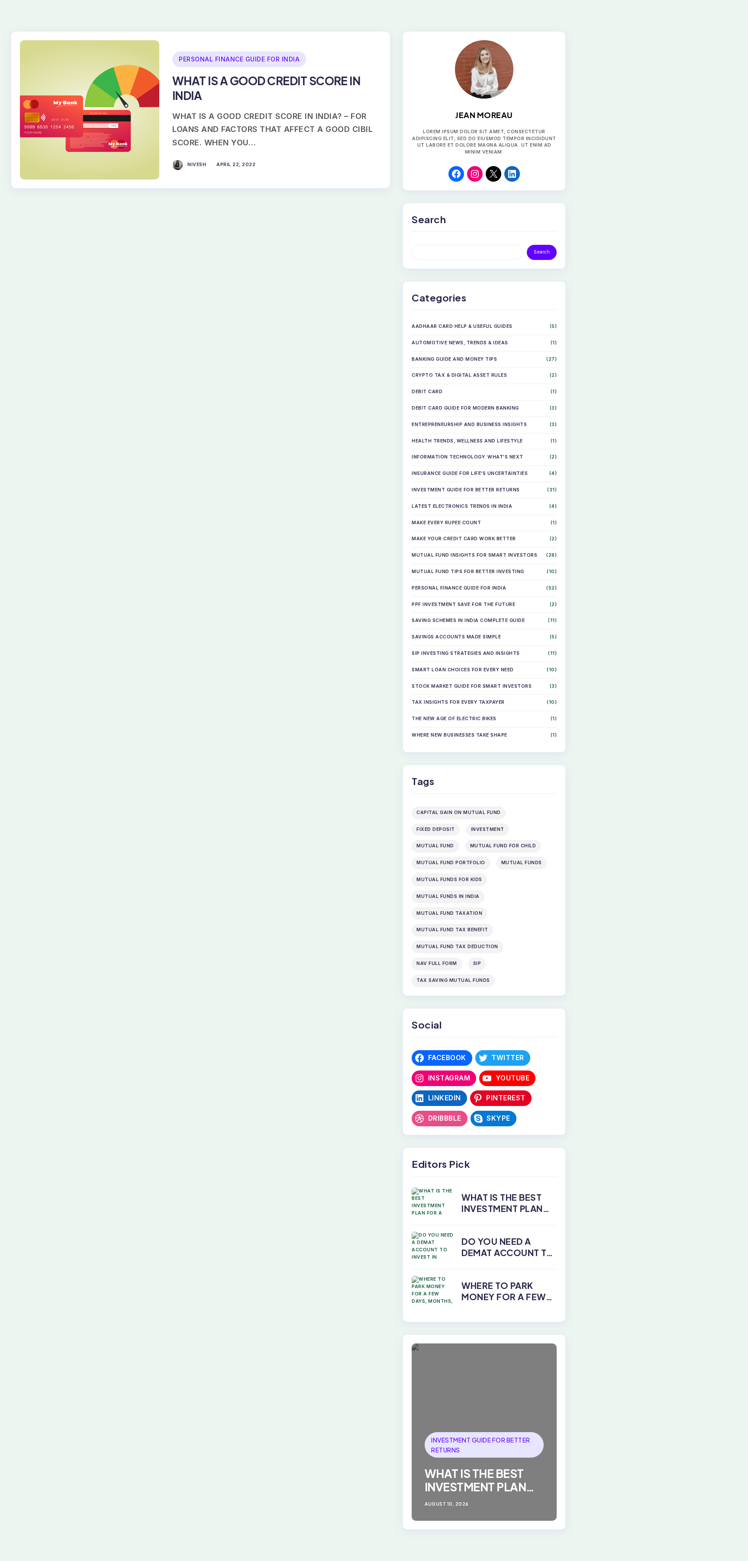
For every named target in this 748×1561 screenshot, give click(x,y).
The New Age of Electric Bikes (454, 718)
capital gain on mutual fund (458, 812)
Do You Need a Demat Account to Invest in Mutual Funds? (507, 1258)
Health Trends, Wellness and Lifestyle (467, 441)
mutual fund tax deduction (457, 946)
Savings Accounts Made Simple (456, 637)
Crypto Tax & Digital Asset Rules (459, 375)
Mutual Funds (521, 862)
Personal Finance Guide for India (239, 59)
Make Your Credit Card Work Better (464, 539)
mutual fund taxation (449, 913)
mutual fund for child (503, 846)
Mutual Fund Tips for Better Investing (468, 571)
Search (542, 252)
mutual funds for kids (449, 879)
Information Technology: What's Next (467, 457)
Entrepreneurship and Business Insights (469, 424)
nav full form (436, 963)
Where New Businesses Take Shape (459, 735)
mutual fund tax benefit (452, 930)
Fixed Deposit (435, 829)
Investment (487, 829)
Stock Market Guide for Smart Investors (472, 686)
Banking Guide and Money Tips (454, 359)
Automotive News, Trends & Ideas (460, 343)
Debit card (427, 391)
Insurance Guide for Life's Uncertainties (470, 473)
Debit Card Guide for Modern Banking (465, 408)
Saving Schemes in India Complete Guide (468, 620)
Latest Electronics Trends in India (462, 506)
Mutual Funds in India (448, 896)
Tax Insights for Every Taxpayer (458, 702)
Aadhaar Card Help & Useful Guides (462, 326)
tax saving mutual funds (453, 980)
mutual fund (435, 846)
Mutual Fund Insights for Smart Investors (474, 555)
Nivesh (196, 164)
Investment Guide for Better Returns (466, 490)
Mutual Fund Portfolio (450, 862)
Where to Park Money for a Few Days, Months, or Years (505, 1302)
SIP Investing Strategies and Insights (466, 653)
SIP (477, 963)
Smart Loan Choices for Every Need (463, 670)
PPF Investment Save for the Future (463, 604)
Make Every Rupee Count (446, 523)
